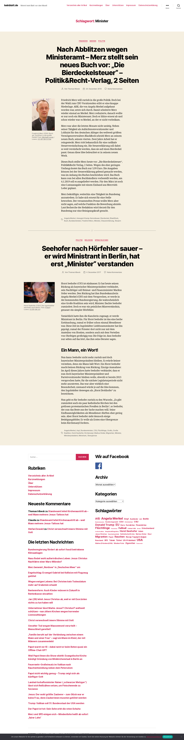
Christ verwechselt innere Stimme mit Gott (51, 620)
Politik (101, 41)
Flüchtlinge (102, 430)
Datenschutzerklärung (148, 5)
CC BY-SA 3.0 (35, 309)
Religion (89, 240)
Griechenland (148, 528)
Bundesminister (75, 221)
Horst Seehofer (77, 433)
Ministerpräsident (71, 435)
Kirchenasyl (88, 433)
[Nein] (181, 737)
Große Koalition (99, 531)
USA (140, 540)
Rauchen (120, 536)
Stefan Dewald (36, 529)
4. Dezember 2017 (93, 272)
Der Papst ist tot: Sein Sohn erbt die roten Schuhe (54, 708)
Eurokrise (130, 525)
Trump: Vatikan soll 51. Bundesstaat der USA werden (56, 703)
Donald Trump (104, 524)
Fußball (122, 528)
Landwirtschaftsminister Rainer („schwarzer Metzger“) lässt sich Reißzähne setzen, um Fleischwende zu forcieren (57, 685)
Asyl (78, 430)
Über (107, 5)
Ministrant (82, 435)
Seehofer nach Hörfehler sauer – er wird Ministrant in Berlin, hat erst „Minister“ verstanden (92, 256)
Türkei (119, 540)
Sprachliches (101, 240)
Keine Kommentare (115, 89)
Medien (93, 41)
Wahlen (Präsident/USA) (104, 543)
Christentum (129, 522)
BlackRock (114, 218)
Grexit (138, 528)
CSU (95, 430)
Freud (47, 307)
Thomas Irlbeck (74, 89)
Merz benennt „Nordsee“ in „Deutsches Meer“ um (54, 567)
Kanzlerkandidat (113, 534)
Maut (150, 534)
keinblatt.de (11, 5)
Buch (66, 221)
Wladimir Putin (119, 543)
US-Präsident (129, 540)
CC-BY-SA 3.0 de (44, 139)
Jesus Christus (101, 534)
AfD (97, 518)
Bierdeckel (105, 218)
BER (140, 519)
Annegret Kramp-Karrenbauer (88, 218)
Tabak (112, 540)
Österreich (139, 543)
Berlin (146, 519)
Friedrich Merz (87, 221)
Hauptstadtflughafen (112, 531)
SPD (106, 540)
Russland (99, 540)
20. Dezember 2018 (93, 89)
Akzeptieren (167, 737)
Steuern (118, 221)
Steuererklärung (107, 221)
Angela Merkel (70, 218)
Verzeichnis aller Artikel (77, 5)
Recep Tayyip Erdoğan (136, 537)
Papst (111, 537)
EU (117, 524)
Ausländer (134, 519)
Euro (123, 525)
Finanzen (83, 41)
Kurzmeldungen (96, 5)
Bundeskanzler (99, 522)
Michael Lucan (47, 137)
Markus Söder (99, 433)
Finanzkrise (141, 525)
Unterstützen (118, 5)
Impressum (131, 5)
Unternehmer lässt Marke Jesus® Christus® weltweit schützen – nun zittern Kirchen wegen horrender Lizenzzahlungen (56, 611)
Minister (97, 221)
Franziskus (114, 528)
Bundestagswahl (111, 522)
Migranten (110, 433)
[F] (125, 465)
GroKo (109, 430)
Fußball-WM (132, 528)
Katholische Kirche (127, 534)
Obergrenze (92, 435)
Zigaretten (130, 543)
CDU (121, 522)
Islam (140, 531)
